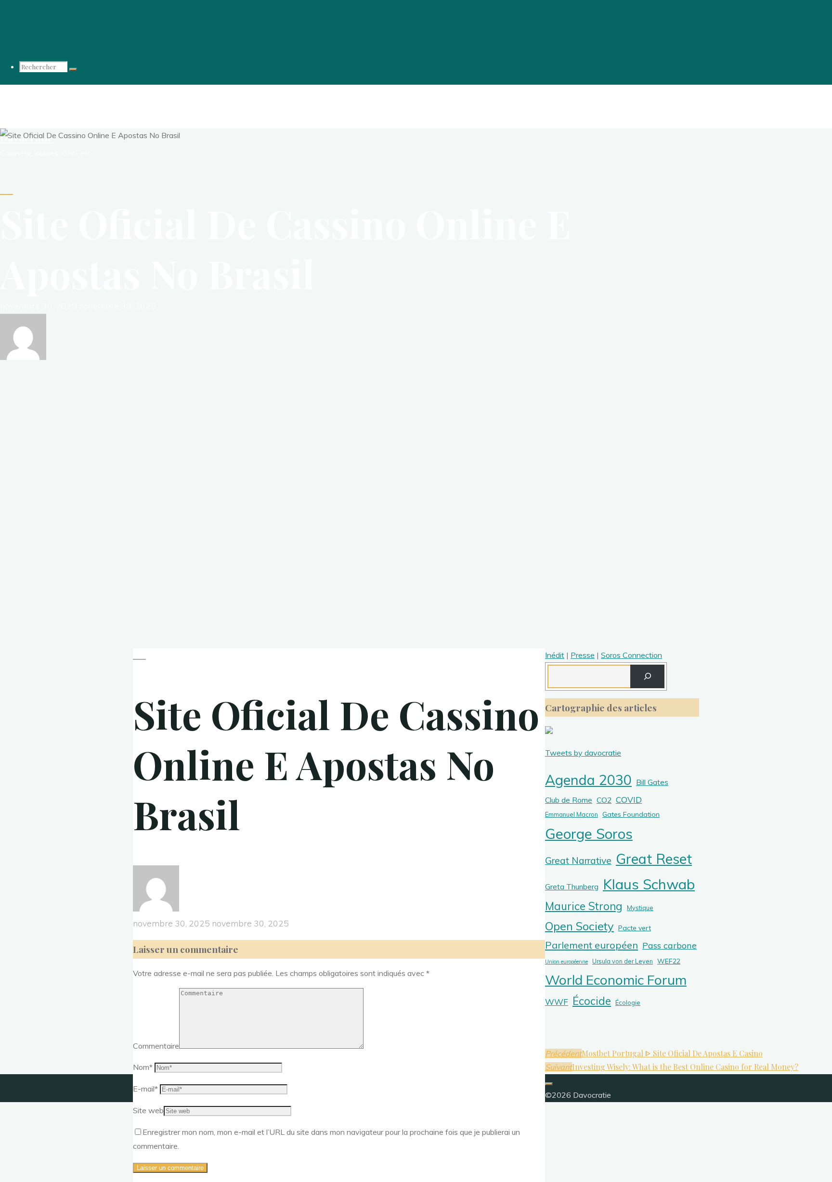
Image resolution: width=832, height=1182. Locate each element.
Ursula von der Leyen (622, 961)
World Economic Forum (616, 979)
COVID (629, 800)
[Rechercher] (73, 69)
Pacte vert (634, 928)
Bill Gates (652, 782)
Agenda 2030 (588, 779)
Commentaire (156, 1046)
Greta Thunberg (571, 886)
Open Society (579, 926)
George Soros (589, 833)
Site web (148, 1110)
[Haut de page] (549, 1083)
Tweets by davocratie (583, 753)
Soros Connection (631, 655)
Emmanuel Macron (571, 814)
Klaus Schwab (649, 884)
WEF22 (668, 961)
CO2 (604, 800)
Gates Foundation (631, 814)
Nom (143, 1067)
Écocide (591, 1001)
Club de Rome (568, 800)
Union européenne (566, 961)
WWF (556, 1002)
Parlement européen (591, 945)
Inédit (554, 655)
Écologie (627, 1002)
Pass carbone (669, 945)
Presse (583, 655)
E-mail (145, 1088)
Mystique (640, 908)
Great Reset (654, 858)
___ (6, 190)
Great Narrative (578, 860)
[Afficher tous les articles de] (23, 357)
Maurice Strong (584, 906)
